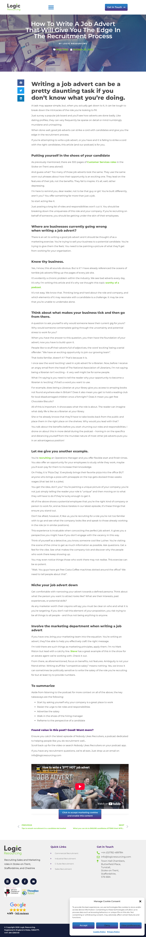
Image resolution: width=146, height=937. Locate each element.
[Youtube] (16, 881)
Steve (73, 651)
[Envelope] (33, 881)
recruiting (45, 458)
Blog (58, 49)
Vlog (65, 49)
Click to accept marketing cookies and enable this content (80, 814)
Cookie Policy (99, 932)
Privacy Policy (113, 932)
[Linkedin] (7, 881)
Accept (83, 925)
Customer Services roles (101, 162)
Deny (107, 925)
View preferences (130, 925)
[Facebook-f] (25, 881)
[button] (140, 901)
